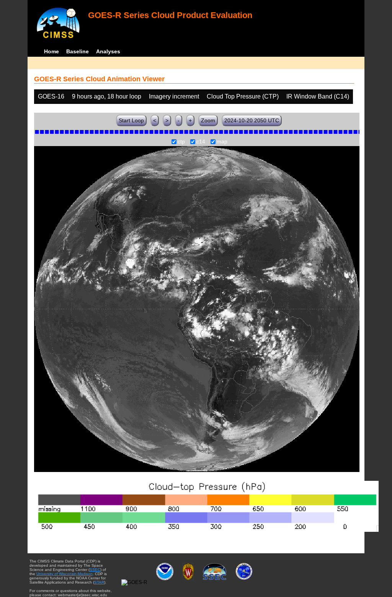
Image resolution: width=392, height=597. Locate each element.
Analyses (108, 51)
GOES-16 (51, 96)
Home (51, 51)
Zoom (208, 120)
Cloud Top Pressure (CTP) (243, 96)
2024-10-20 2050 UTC (251, 120)
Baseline (77, 51)
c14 (200, 142)
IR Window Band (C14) (317, 96)
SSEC (95, 569)
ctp (181, 142)
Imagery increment (174, 96)
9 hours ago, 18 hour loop (106, 96)
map (222, 142)
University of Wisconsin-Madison (64, 574)
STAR (99, 582)
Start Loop (131, 120)
